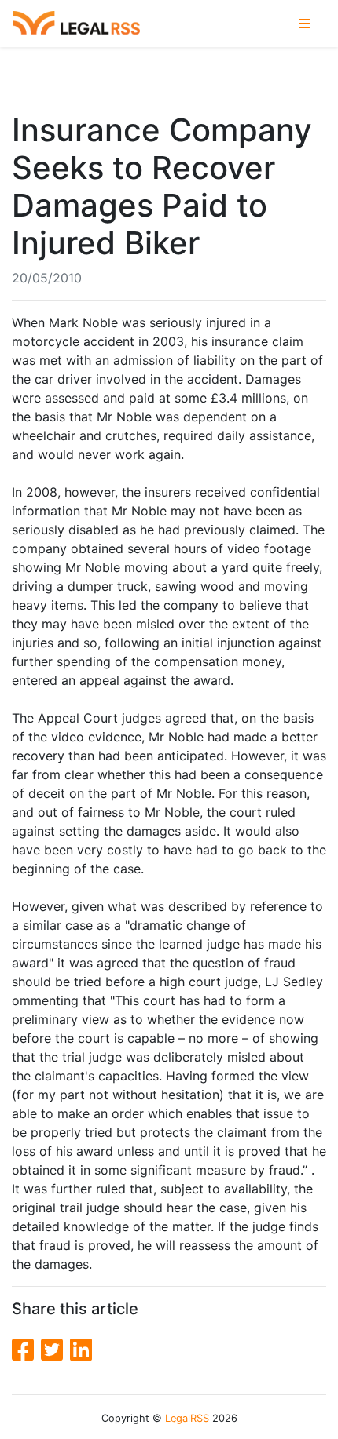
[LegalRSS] (76, 24)
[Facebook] (26, 1350)
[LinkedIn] (81, 1350)
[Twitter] (55, 1350)
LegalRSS (187, 1418)
